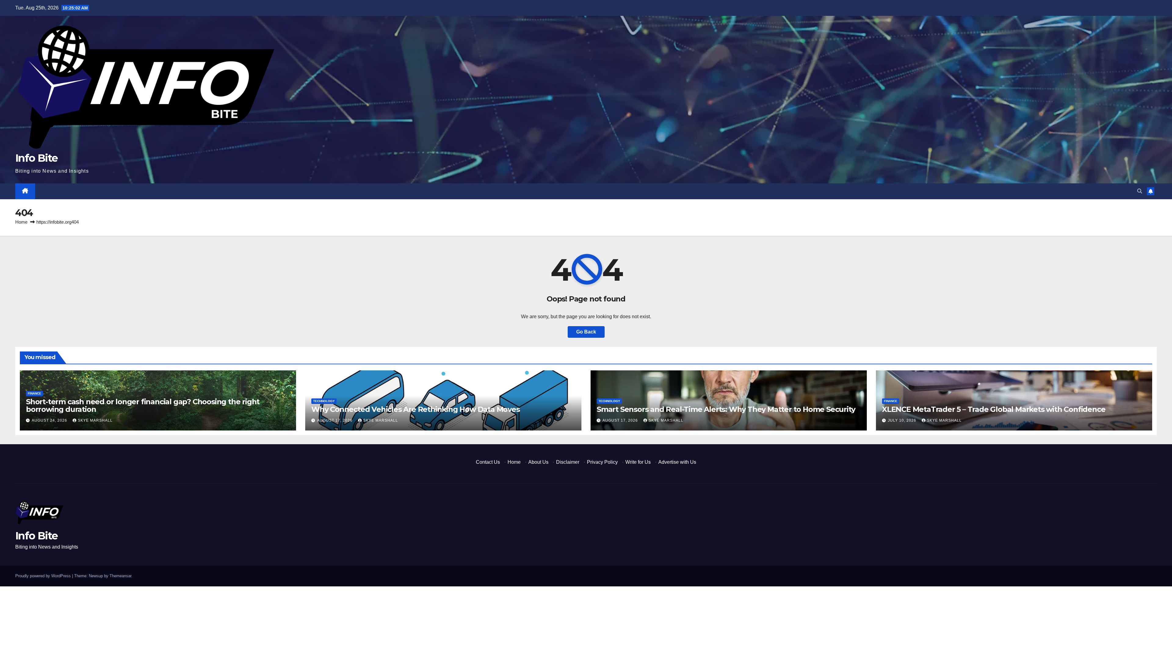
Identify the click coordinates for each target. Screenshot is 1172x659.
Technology (324, 401)
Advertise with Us (677, 462)
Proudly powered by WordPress (43, 576)
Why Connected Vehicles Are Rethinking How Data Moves (415, 409)
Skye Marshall (95, 420)
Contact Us (488, 462)
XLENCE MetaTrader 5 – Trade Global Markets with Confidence (993, 409)
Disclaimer (567, 462)
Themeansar (120, 576)
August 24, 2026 (50, 420)
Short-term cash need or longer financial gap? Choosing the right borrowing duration (142, 405)
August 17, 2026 (335, 420)
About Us (538, 462)
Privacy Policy (602, 462)
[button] (1139, 191)
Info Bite (36, 158)
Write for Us (638, 462)
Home (21, 222)
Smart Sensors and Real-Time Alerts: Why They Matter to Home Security (726, 409)
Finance (34, 393)
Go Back (586, 331)
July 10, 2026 (902, 420)
